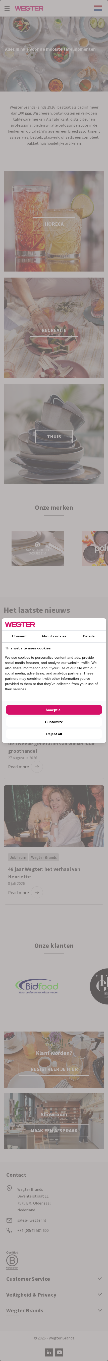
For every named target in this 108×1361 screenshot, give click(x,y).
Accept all (54, 710)
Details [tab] (89, 636)
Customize (54, 722)
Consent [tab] (19, 636)
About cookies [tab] (54, 636)
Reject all (54, 734)
